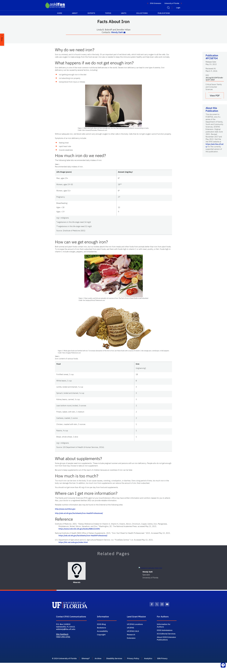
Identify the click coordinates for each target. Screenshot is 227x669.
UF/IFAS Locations (135, 624)
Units (123, 13)
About (75, 13)
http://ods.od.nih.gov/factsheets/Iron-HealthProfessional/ (79, 513)
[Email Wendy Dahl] (124, 32)
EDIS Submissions (164, 630)
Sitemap (85, 658)
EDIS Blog (101, 624)
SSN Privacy (162, 658)
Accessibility (102, 631)
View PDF (215, 95)
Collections (142, 13)
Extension (131, 638)
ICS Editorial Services (166, 633)
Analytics (148, 658)
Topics (108, 13)
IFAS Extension (155, 3)
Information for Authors (163, 625)
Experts (91, 13)
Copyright (101, 634)
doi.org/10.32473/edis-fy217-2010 (214, 79)
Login (178, 8)
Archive (98, 658)
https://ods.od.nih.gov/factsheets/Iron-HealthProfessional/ (83, 535)
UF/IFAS (130, 627)
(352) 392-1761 (63, 636)
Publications (164, 13)
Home (59, 13)
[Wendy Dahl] (150, 568)
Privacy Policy (133, 658)
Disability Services (114, 658)
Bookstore (101, 627)
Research (131, 634)
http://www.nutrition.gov (65, 509)
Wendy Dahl (117, 32)
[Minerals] (77, 571)
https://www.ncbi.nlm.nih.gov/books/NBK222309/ (79, 529)
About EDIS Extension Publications (166, 638)
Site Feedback (62, 634)
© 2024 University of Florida (64, 658)
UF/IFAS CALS (133, 631)
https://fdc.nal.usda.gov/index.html (73, 542)
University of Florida (171, 3)
